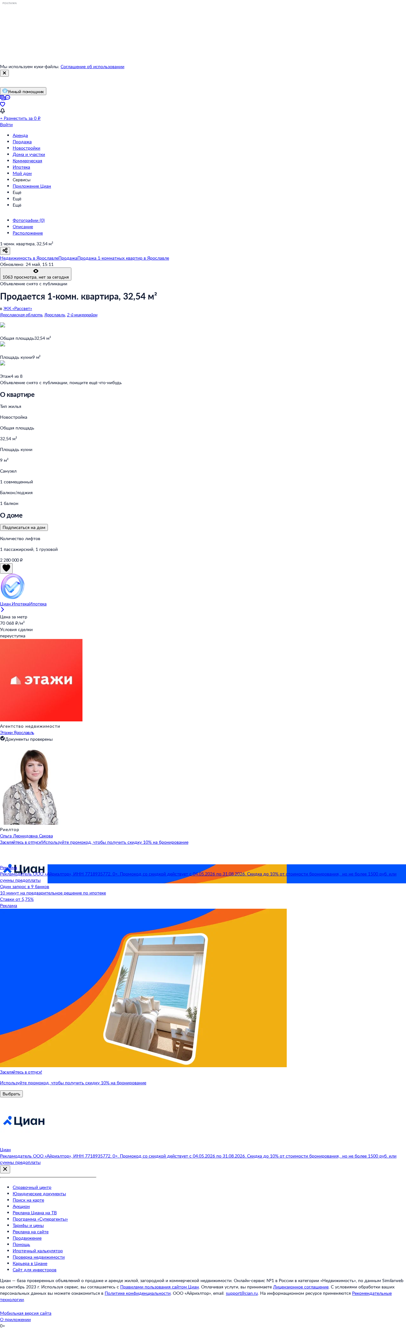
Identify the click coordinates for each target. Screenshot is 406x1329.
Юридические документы (39, 1193)
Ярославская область (21, 315)
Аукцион (21, 1206)
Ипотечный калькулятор (38, 1251)
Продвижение (27, 1238)
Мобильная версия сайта (25, 1313)
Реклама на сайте (31, 1232)
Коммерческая (27, 161)
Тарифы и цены (28, 1225)
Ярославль (54, 315)
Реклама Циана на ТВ (35, 1213)
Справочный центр (32, 1187)
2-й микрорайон (82, 315)
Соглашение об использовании (92, 66)
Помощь (21, 1244)
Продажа (22, 142)
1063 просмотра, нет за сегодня (36, 277)
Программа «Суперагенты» (40, 1219)
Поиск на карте (28, 1200)
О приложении (15, 1319)
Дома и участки (29, 154)
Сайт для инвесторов (34, 1270)
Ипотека (21, 167)
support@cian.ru (242, 1293)
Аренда (20, 135)
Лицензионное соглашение (301, 1287)
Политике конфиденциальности (138, 1293)
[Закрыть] (4, 73)
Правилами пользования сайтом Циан (159, 1287)
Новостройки (26, 148)
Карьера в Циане (30, 1263)
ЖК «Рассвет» (17, 308)
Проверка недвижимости (39, 1257)
